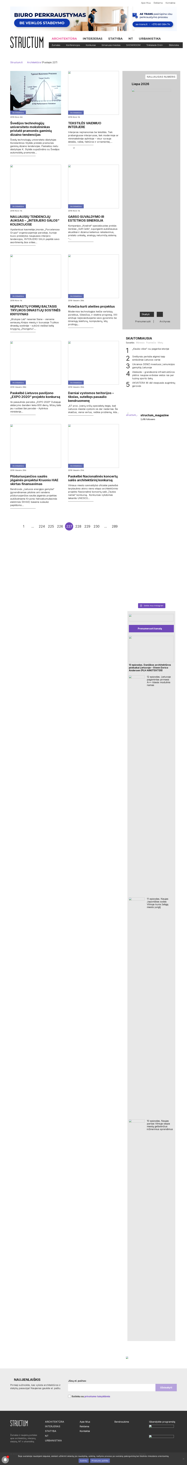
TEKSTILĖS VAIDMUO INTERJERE (84, 125)
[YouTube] (121, 1432)
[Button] (160, 314)
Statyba (50, 1431)
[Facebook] (115, 1426)
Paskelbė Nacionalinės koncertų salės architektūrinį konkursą (93, 478)
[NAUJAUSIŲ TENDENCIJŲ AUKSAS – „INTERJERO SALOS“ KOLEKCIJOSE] (35, 186)
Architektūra (18, 112)
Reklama (84, 1426)
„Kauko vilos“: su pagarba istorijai (150, 348)
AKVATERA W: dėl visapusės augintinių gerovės (153, 384)
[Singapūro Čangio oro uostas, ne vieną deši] (138, 484)
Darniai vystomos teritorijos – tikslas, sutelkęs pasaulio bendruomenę (91, 397)
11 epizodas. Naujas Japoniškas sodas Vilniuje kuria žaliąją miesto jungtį (157, 903)
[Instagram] (116, 1433)
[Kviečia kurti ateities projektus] (93, 276)
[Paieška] (166, 38)
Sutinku (83, 1460)
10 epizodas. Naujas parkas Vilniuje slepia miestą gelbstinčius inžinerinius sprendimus (160, 1125)
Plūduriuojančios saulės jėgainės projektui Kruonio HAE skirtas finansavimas (34, 480)
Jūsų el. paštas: (77, 1380)
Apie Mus (85, 1421)
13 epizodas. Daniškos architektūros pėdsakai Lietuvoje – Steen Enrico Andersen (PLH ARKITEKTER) (150, 667)
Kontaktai (85, 1431)
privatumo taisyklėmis (97, 1396)
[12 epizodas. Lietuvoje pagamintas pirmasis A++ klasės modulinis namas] (137, 784)
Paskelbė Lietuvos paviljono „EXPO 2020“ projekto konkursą (35, 395)
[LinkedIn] (121, 1426)
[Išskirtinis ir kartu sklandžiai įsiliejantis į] (164, 471)
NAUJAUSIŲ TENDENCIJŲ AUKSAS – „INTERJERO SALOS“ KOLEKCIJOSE (34, 220)
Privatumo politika (100, 1460)
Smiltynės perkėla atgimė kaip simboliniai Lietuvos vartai (148, 358)
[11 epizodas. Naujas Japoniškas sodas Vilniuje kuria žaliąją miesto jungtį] (137, 1007)
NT (47, 1435)
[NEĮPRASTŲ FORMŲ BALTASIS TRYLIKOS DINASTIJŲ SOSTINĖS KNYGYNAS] (35, 276)
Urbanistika (53, 1440)
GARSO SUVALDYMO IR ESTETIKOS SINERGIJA (86, 218)
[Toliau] (64, 535)
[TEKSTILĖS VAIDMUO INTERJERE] (93, 93)
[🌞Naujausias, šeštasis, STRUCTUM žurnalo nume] (164, 572)
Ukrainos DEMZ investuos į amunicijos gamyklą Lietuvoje (153, 366)
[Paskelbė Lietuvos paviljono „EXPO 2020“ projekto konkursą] (35, 363)
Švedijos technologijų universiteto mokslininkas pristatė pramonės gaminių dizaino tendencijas (31, 129)
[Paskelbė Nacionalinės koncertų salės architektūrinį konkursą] (93, 446)
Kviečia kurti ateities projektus (91, 306)
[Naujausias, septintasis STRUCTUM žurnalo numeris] (138, 556)
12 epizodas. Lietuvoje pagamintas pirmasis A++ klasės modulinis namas (159, 681)
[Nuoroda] (28, 42)
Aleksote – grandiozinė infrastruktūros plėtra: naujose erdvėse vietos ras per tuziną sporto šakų (153, 375)
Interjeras (52, 1426)
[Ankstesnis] (14, 526)
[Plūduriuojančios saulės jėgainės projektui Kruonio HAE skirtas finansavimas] (35, 446)
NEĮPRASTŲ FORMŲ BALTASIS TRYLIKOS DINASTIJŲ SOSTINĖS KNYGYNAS (35, 310)
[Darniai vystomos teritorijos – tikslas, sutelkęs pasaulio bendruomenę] (93, 363)
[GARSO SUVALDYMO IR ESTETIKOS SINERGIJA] (93, 186)
